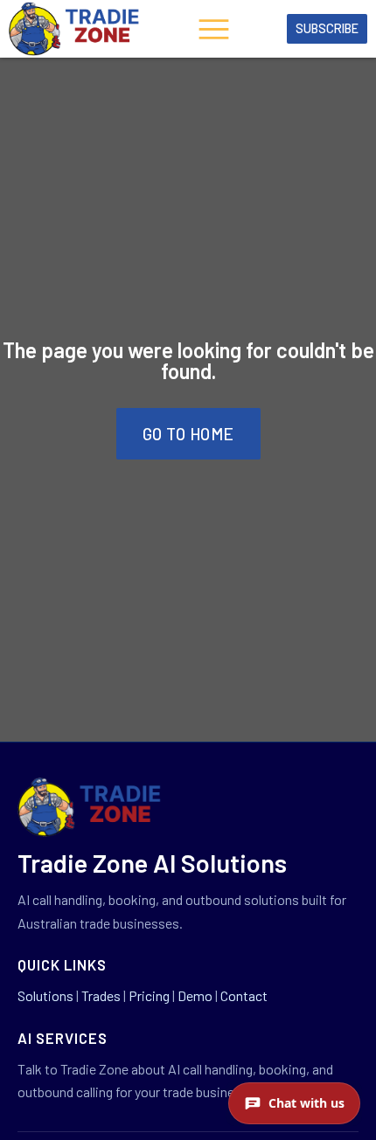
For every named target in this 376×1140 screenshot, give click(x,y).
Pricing (149, 995)
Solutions (45, 995)
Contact (244, 995)
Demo (195, 995)
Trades (101, 995)
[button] (213, 32)
